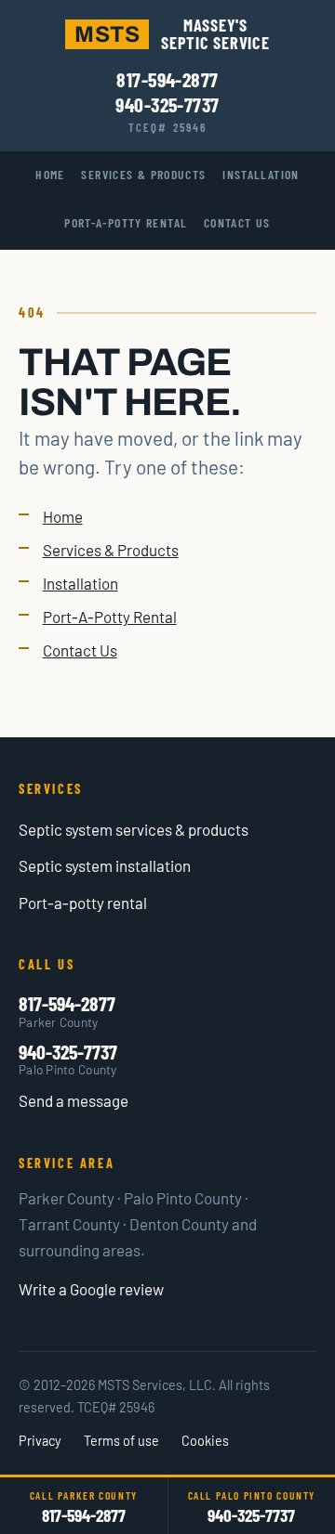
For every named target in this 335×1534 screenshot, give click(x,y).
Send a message (73, 1100)
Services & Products (143, 174)
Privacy (40, 1441)
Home (50, 174)
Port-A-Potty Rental (125, 222)
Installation (261, 174)
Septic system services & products (133, 829)
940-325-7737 (167, 104)
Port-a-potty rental (83, 902)
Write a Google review (91, 1289)
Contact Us (237, 222)
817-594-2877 (167, 79)
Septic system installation (105, 865)
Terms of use (121, 1441)
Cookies (205, 1441)
